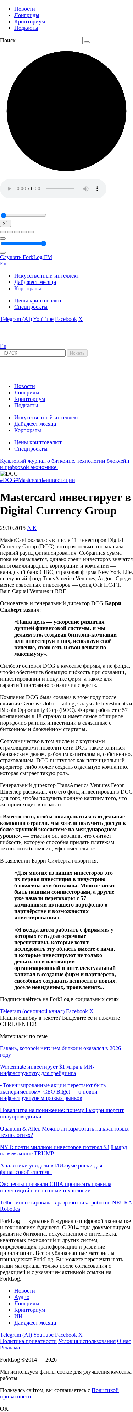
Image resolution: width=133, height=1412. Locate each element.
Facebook (66, 319)
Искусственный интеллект (46, 276)
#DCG (7, 480)
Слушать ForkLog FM (26, 257)
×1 (5, 223)
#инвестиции (59, 480)
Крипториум (29, 21)
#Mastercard (29, 480)
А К (32, 528)
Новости (24, 9)
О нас (124, 1341)
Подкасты (26, 28)
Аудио (21, 1297)
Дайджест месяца (35, 282)
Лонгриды (26, 15)
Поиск (8, 40)
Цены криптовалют (38, 300)
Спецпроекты (31, 307)
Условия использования (87, 1341)
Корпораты (27, 288)
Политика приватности (28, 1341)
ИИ (18, 1316)
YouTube (43, 319)
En (3, 264)
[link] (19, 340)
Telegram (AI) (16, 319)
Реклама (10, 1347)
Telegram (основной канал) (32, 1011)
